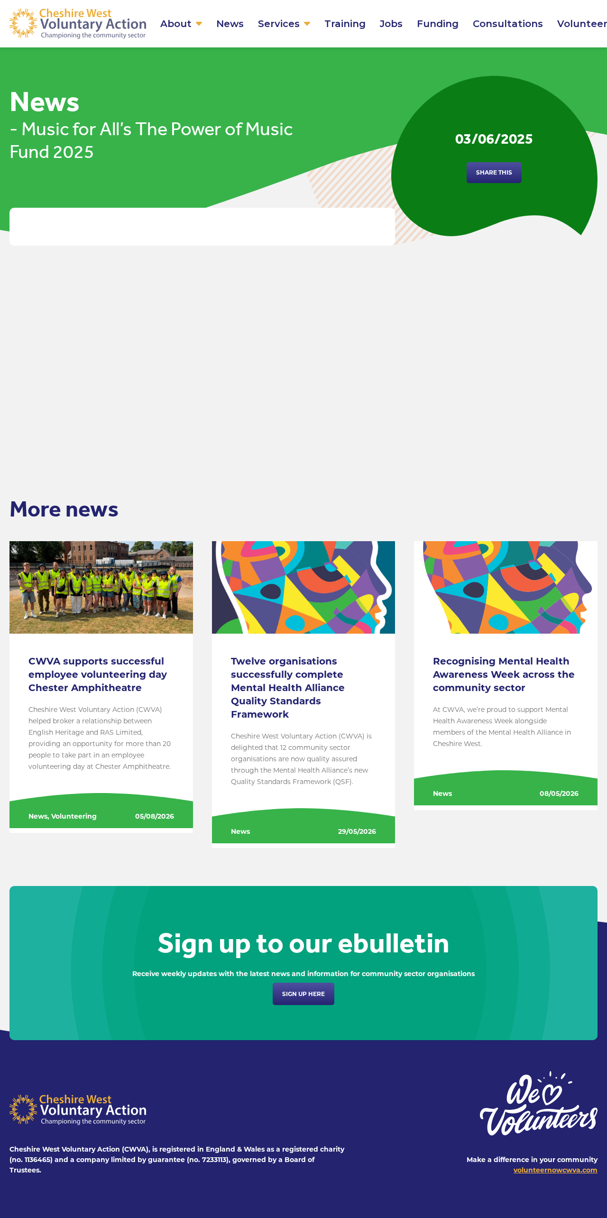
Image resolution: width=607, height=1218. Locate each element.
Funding (438, 23)
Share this (494, 172)
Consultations (508, 23)
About (176, 23)
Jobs (391, 23)
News (230, 23)
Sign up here (303, 993)
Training (345, 23)
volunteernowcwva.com (556, 1170)
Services (279, 23)
